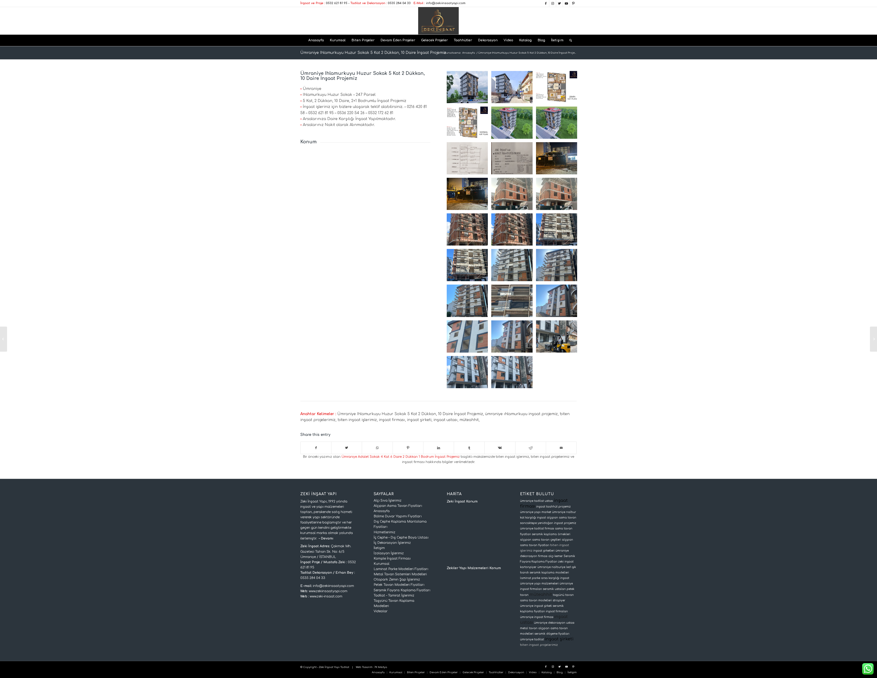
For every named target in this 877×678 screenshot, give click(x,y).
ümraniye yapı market (535, 512)
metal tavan (528, 628)
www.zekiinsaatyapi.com (328, 591)
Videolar (381, 611)
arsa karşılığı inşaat (555, 578)
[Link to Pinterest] (573, 3)
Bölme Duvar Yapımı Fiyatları (398, 516)
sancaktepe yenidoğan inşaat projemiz (548, 523)
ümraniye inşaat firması (536, 617)
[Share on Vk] (500, 448)
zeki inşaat (565, 561)
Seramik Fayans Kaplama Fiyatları (402, 590)
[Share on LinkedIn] (438, 448)
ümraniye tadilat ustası (536, 501)
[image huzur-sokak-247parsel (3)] (513, 124)
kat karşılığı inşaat (533, 517)
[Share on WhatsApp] (377, 448)
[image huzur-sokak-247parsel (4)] (513, 89)
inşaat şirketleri (544, 550)
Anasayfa (382, 511)
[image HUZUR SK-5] (513, 302)
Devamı (327, 538)
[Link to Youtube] (566, 3)
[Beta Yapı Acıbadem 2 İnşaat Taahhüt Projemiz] (3, 339)
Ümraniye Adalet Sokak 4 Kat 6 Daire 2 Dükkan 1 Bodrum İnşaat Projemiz (400, 456)
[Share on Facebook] (316, 448)
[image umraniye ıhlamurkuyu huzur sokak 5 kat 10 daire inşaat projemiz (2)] (469, 160)
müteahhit (540, 594)
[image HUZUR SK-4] (469, 267)
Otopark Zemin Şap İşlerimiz (397, 579)
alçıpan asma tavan (561, 517)
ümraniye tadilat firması (537, 528)
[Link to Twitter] (559, 3)
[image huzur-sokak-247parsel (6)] (558, 89)
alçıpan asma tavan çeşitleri (540, 539)
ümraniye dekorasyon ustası (554, 622)
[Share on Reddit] (530, 448)
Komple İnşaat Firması (392, 558)
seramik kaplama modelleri (549, 572)
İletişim (379, 548)
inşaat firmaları (557, 611)
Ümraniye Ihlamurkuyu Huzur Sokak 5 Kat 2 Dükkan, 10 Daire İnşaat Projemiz (373, 53)
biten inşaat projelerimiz (539, 645)
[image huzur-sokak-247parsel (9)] (469, 89)
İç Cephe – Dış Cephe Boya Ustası (401, 537)
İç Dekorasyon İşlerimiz (392, 542)
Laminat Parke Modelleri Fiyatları (401, 569)
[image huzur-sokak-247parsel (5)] (469, 124)
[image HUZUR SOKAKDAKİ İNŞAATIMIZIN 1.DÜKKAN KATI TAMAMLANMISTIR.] (558, 160)
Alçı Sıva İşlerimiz (388, 500)
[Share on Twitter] (346, 448)
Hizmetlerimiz (384, 532)
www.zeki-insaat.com (326, 596)
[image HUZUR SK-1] (513, 195)
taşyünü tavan (563, 595)
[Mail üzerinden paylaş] (561, 448)
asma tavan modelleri (536, 600)
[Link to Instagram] (552, 3)
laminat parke (530, 578)
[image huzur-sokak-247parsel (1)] (558, 124)
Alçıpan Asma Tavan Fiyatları (398, 506)
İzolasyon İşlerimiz (389, 553)
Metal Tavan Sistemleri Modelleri (400, 574)
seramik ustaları (554, 589)
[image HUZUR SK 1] (469, 195)
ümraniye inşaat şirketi (536, 605)
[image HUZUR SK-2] (513, 231)
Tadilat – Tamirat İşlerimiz (394, 595)
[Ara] (569, 40)
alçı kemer (555, 556)
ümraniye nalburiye (551, 567)
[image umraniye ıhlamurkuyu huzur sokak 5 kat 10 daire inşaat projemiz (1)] (513, 160)
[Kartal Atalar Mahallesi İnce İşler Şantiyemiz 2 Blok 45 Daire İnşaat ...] (873, 339)
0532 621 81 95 (336, 3)
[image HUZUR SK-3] (558, 231)
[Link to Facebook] (545, 3)
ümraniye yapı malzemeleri (539, 583)
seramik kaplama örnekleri (551, 534)
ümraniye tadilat (532, 639)
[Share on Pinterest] (408, 448)
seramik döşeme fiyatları (551, 633)
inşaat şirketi (559, 639)
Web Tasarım (364, 667)
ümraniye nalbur (564, 512)
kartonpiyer (528, 567)
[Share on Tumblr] (469, 448)
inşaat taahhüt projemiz (553, 506)
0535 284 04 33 (399, 3)
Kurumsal (381, 563)
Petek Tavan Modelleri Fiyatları (399, 584)
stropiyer (559, 600)
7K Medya (380, 667)
